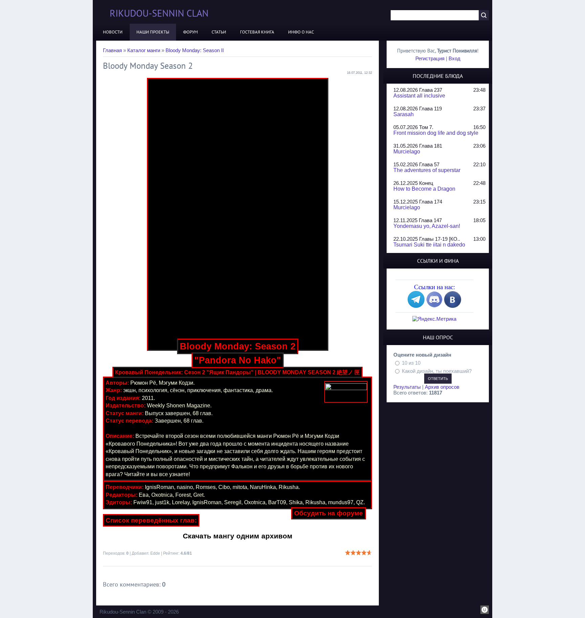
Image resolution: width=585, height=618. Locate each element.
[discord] (434, 306)
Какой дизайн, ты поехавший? (437, 371)
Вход (454, 58)
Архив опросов (442, 387)
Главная (112, 50)
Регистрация (430, 58)
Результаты (407, 387)
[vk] (452, 306)
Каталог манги (143, 50)
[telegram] (416, 306)
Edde (155, 553)
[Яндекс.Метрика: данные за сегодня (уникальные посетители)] (434, 319)
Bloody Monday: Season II (195, 50)
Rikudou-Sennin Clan (159, 13)
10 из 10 (411, 363)
